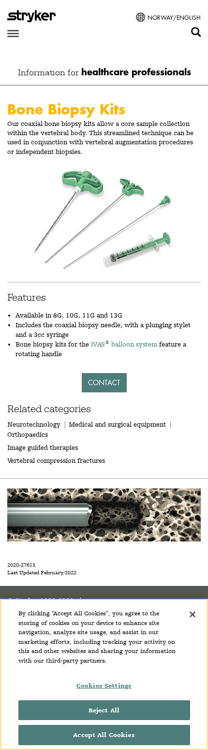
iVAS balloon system (124, 344)
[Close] (192, 614)
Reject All (104, 710)
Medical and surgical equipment (118, 424)
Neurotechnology (33, 424)
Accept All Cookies (103, 734)
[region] (104, 674)
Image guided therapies (42, 447)
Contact (104, 382)
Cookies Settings (104, 685)
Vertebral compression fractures (56, 460)
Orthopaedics (27, 434)
